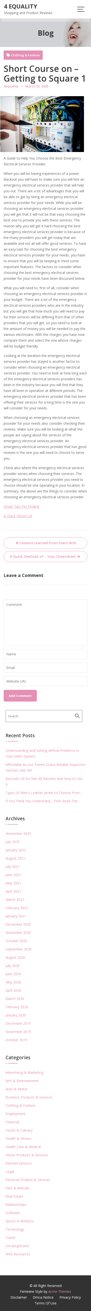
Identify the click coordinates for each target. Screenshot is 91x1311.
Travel (10, 1237)
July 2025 (13, 841)
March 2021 (15, 899)
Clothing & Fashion (25, 55)
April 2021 (13, 891)
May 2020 (13, 982)
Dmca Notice (43, 1297)
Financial (12, 1122)
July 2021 (13, 866)
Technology (15, 1229)
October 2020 (16, 941)
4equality (11, 86)
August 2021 (15, 858)
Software (13, 1212)
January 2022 (16, 850)
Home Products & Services (27, 1155)
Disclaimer (18, 1297)
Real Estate (14, 1196)
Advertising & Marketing (24, 1072)
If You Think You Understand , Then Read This (42, 801)
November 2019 (18, 1031)
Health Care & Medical (23, 1146)
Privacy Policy (70, 1297)
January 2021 (16, 916)
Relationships (16, 1204)
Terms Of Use (45, 1303)
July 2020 (13, 965)
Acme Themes (59, 1291)
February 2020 (17, 1007)
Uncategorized (17, 1245)
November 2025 (18, 833)
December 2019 (18, 1023)
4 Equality (20, 6)
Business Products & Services (29, 1097)
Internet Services (19, 1163)
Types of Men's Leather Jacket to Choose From (43, 792)
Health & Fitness (19, 1138)
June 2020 (13, 974)
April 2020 (13, 990)
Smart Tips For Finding (21, 506)
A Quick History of (18, 516)
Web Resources (18, 1254)
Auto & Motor (17, 1089)
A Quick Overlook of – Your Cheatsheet (43, 556)
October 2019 (16, 1040)
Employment (15, 1113)
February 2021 (17, 907)
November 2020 (18, 932)
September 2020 (19, 949)
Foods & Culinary (19, 1130)
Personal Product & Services (28, 1179)
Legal (10, 1171)
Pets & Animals (18, 1188)
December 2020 (18, 924)
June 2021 (13, 874)
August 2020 (15, 957)
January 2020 (16, 1015)
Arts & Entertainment (22, 1080)
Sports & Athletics (20, 1221)
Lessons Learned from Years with (48, 543)
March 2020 (15, 998)
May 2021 (13, 883)
